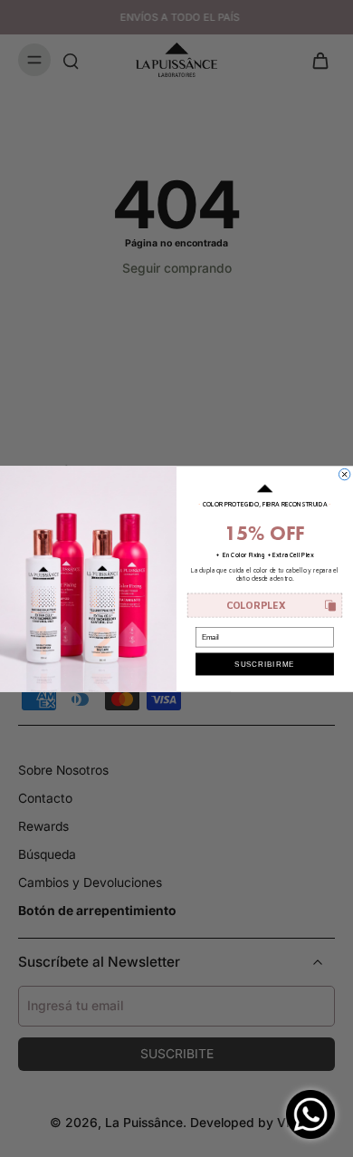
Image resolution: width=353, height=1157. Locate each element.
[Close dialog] (344, 473)
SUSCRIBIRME (264, 664)
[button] (265, 605)
